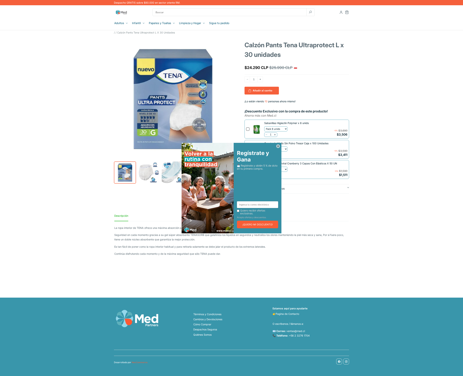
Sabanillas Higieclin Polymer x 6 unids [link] (286, 123)
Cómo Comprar (202, 324)
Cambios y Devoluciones (207, 319)
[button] (122, 23)
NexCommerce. (140, 362)
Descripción (121, 215)
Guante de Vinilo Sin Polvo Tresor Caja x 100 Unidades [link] (296, 143)
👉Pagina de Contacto (286, 313)
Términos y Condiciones (207, 314)
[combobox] (233, 12)
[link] (257, 129)
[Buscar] (310, 12)
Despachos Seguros (205, 329)
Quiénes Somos (202, 334)
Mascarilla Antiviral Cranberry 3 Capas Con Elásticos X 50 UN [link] (300, 163)
